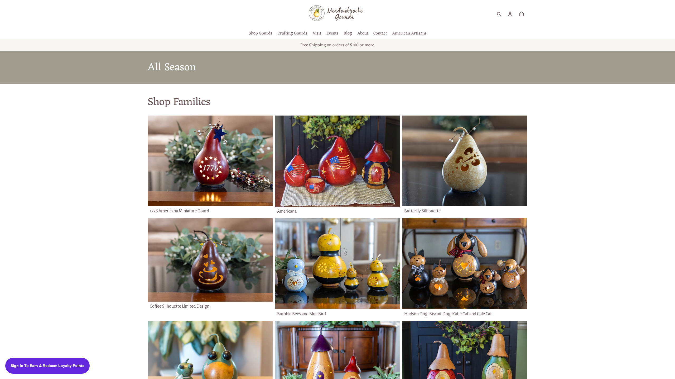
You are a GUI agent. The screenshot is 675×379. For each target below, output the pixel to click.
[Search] (499, 14)
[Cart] (521, 14)
